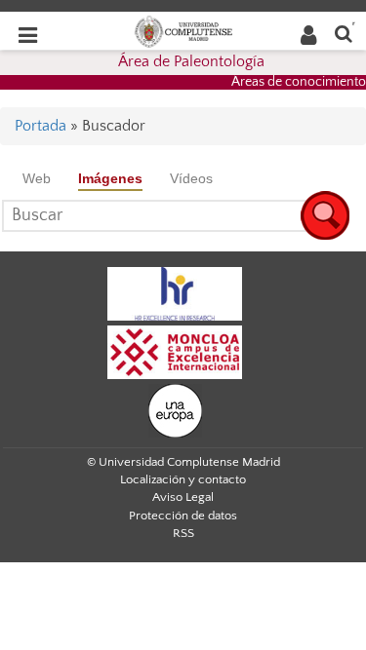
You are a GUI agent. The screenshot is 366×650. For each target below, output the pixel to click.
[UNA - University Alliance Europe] (175, 409)
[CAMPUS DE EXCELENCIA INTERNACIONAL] (174, 351)
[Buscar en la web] (343, 32)
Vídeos (191, 178)
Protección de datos (183, 515)
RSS (183, 533)
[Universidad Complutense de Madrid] (183, 30)
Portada (40, 125)
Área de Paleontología (191, 61)
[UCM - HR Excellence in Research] (174, 292)
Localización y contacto (183, 479)
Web (36, 178)
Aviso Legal (183, 497)
